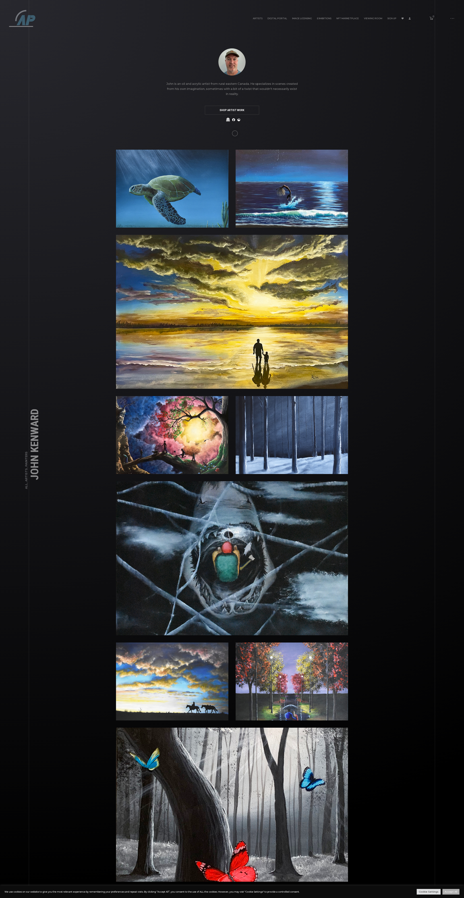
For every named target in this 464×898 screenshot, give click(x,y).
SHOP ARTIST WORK (232, 110)
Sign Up (391, 18)
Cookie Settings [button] (428, 891)
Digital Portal (277, 18)
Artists (257, 18)
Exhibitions (324, 18)
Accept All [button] (451, 891)
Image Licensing (302, 18)
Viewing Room (373, 18)
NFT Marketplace (347, 18)
